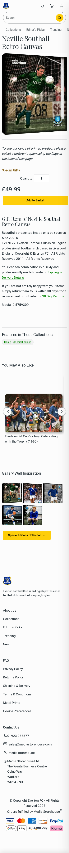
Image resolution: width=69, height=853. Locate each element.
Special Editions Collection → (26, 535)
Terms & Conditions (17, 694)
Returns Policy (13, 677)
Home (7, 342)
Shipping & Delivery (16, 686)
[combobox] (29, 17)
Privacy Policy (13, 669)
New (6, 644)
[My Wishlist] (42, 6)
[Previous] (7, 411)
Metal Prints (11, 703)
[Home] (16, 6)
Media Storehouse (47, 811)
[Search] (59, 18)
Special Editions (22, 342)
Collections (13, 30)
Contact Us (11, 727)
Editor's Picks (35, 30)
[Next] (62, 411)
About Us (9, 610)
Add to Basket (35, 200)
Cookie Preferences (17, 711)
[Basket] (52, 6)
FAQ (6, 660)
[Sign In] (61, 6)
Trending (56, 30)
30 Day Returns (53, 296)
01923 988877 (18, 736)
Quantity (26, 178)
